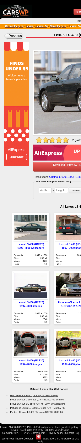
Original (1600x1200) (61, 176)
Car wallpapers (14, 26)
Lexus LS (41, 26)
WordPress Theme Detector (17, 438)
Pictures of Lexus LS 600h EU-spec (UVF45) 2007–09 (37, 408)
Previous (15, 36)
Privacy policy (55, 433)
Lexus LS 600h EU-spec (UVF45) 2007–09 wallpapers (37, 404)
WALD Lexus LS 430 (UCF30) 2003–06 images (34, 395)
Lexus (29, 26)
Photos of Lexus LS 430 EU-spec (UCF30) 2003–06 (36, 412)
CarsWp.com (38, 433)
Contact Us (71, 433)
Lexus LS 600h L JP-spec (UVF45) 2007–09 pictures (37, 399)
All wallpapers (57, 26)
